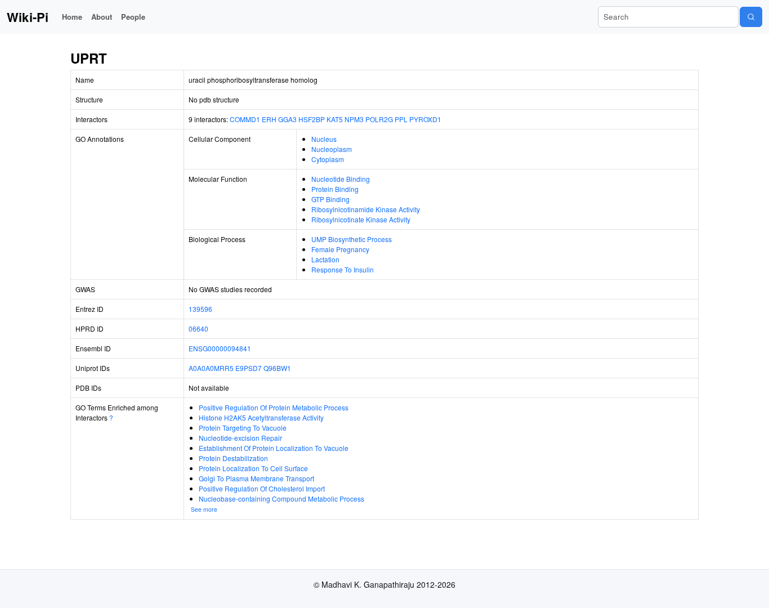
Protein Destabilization (233, 458)
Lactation (325, 259)
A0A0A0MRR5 (211, 368)
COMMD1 (245, 119)
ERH (269, 119)
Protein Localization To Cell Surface (253, 468)
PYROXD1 (425, 119)
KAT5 (335, 119)
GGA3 (287, 119)
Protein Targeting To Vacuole (243, 427)
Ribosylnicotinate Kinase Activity (360, 219)
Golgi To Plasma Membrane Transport (256, 478)
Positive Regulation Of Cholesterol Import (262, 488)
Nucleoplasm (331, 149)
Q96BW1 (277, 368)
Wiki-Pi (27, 17)
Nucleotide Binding (340, 179)
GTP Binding (330, 199)
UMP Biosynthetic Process (351, 239)
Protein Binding (335, 189)
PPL (401, 119)
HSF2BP (311, 119)
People (133, 16)
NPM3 (354, 119)
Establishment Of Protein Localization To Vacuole (273, 448)
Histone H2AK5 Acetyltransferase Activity (261, 417)
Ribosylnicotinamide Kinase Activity (365, 209)
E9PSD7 (248, 368)
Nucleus (324, 139)
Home (72, 16)
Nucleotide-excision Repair (240, 437)
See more (204, 509)
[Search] (751, 17)
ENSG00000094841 (220, 348)
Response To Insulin (342, 269)
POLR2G (379, 119)
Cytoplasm (327, 159)
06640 (198, 328)
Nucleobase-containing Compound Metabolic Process (281, 498)
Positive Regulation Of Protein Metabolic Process (273, 407)
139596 (200, 309)
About (101, 16)
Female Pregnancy (340, 249)
